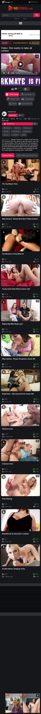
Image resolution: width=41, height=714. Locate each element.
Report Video (14, 99)
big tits (6, 135)
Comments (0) (27, 103)
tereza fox (27, 128)
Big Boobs (7, 128)
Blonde (17, 128)
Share (14, 103)
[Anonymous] (4, 113)
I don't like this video (16, 89)
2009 (23, 135)
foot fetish (16, 131)
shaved (15, 135)
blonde (6, 131)
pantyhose (27, 131)
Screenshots (29, 99)
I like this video (12, 89)
